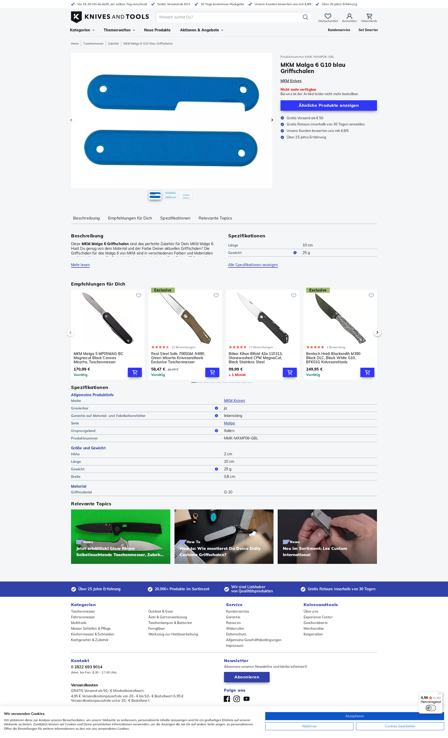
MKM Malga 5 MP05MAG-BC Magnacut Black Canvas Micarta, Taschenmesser (98, 358)
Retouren (233, 623)
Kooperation (313, 634)
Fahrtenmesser (83, 617)
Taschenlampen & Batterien (170, 623)
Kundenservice (237, 611)
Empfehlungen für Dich (130, 218)
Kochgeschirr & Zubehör (90, 640)
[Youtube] (246, 699)
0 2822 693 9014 (87, 666)
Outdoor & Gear (160, 611)
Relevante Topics (215, 218)
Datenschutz (236, 634)
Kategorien (80, 30)
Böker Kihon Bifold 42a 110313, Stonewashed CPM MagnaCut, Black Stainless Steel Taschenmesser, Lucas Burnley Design (255, 358)
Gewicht (235, 253)
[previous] (79, 332)
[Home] (110, 16)
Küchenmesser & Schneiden (92, 634)
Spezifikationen (175, 218)
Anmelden (349, 21)
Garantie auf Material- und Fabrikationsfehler (108, 416)
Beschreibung (86, 218)
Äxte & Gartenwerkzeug (167, 617)
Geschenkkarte (316, 623)
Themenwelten (117, 30)
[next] (368, 332)
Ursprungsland (83, 431)
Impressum (234, 645)
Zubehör (113, 43)
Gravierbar (79, 408)
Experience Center (318, 617)
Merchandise (314, 628)
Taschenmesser (93, 43)
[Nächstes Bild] (272, 120)
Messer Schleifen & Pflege (91, 628)
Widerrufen (235, 628)
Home (75, 43)
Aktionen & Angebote (199, 30)
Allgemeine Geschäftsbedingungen (254, 640)
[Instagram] (237, 699)
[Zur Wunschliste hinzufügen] (138, 295)
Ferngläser (156, 628)
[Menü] (440, 694)
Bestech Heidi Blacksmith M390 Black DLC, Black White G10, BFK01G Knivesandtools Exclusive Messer (333, 358)
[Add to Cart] (135, 372)
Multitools (78, 623)
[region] (171, 127)
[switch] (431, 708)
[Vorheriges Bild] (71, 120)
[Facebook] (227, 699)
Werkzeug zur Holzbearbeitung (173, 634)
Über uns (311, 611)
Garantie (233, 617)
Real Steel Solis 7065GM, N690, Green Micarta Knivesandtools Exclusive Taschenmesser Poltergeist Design (178, 358)
